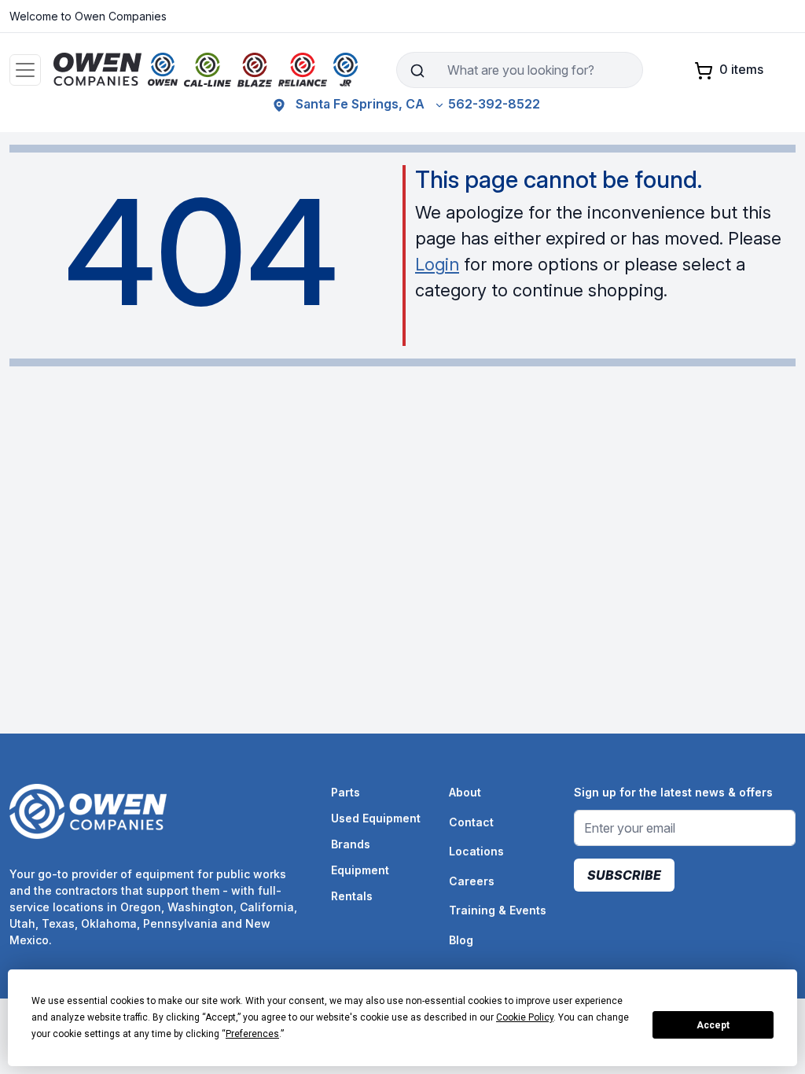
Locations (476, 851)
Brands (350, 844)
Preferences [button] (252, 1033)
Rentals (352, 896)
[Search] (417, 70)
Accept (713, 1025)
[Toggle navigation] (25, 70)
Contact (471, 822)
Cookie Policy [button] (524, 1017)
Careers (471, 881)
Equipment (360, 870)
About (465, 792)
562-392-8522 (494, 104)
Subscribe (624, 875)
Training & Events (497, 910)
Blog (461, 940)
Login (437, 264)
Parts (345, 792)
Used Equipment (376, 818)
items (741, 69)
